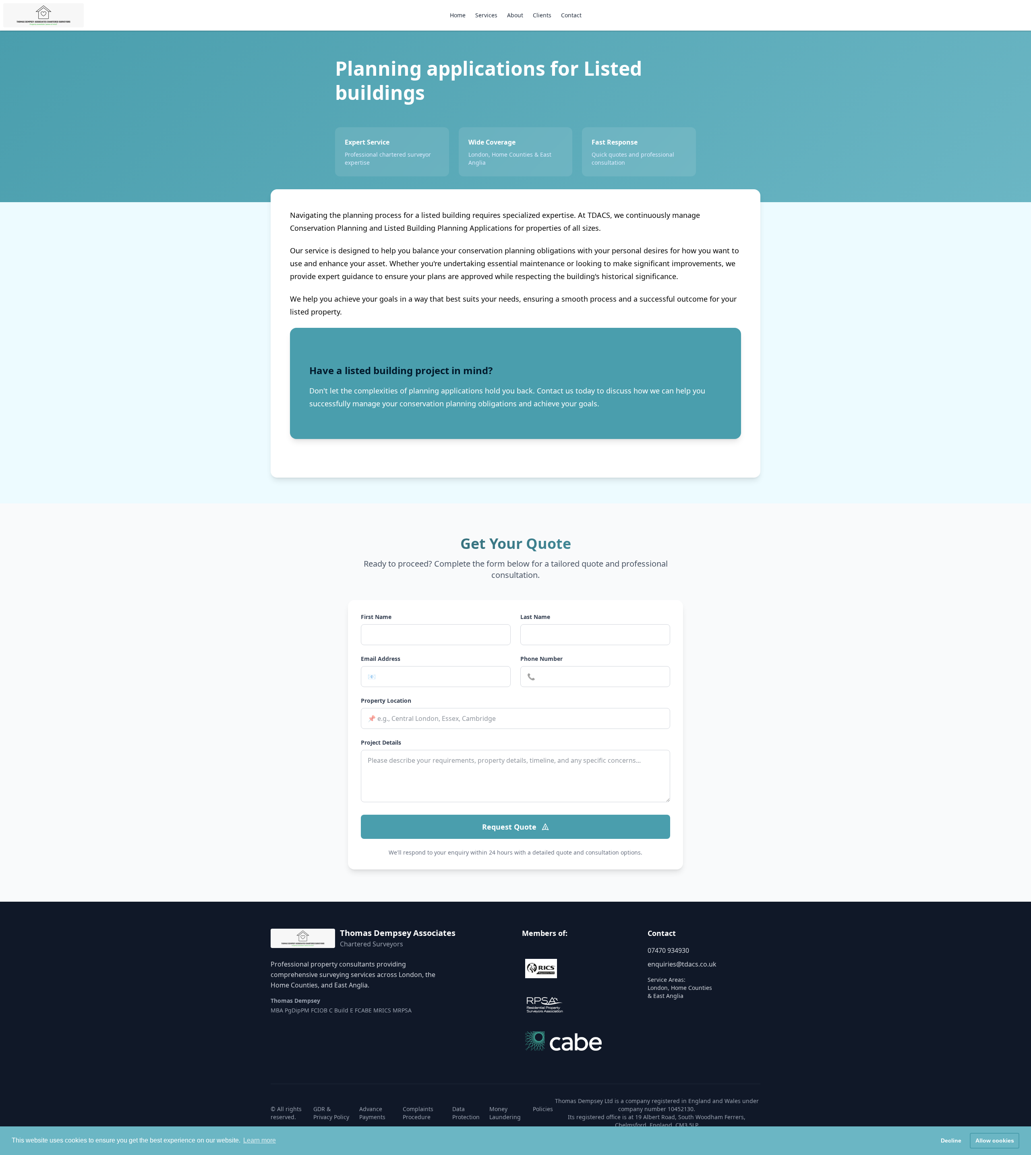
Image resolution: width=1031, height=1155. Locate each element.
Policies (543, 1109)
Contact (571, 15)
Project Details (381, 742)
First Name (376, 617)
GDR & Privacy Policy (331, 1113)
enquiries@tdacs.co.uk (682, 964)
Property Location (386, 700)
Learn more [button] (259, 1140)
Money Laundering (505, 1113)
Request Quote (509, 827)
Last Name (535, 617)
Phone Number (541, 658)
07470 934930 (668, 950)
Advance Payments (372, 1113)
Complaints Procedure (418, 1113)
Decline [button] (951, 1140)
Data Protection (466, 1113)
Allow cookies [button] (994, 1140)
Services (486, 15)
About (515, 15)
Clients (542, 15)
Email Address (380, 658)
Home (458, 15)
